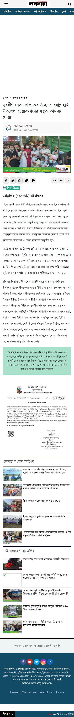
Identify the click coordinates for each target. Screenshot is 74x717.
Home (60, 692)
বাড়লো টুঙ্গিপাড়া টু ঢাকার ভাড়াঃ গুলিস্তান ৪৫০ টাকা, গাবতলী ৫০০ (45, 608)
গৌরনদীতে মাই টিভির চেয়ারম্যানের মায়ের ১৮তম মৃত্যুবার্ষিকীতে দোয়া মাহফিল (47, 534)
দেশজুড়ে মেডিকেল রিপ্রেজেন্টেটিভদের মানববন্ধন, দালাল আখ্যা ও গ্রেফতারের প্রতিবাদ (46, 486)
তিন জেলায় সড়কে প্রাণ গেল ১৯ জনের (41, 501)
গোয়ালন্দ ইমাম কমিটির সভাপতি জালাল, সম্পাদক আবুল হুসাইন (43, 623)
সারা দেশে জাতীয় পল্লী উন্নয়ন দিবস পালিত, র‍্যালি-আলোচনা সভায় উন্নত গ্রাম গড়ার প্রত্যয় (45, 471)
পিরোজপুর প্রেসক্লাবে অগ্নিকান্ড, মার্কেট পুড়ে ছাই (46, 559)
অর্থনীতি (7, 11)
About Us (46, 692)
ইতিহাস (54, 11)
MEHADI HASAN (23, 126)
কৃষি (64, 11)
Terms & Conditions (23, 692)
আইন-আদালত (22, 11)
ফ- (61, 180)
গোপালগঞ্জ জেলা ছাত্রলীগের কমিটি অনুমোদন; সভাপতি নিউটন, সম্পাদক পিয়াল (45, 576)
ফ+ (54, 180)
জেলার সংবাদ (20, 98)
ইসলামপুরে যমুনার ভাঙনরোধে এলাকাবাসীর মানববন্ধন (44, 518)
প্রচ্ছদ (5, 98)
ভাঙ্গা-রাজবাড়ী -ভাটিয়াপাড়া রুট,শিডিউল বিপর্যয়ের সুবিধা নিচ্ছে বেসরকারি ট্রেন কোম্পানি (45, 592)
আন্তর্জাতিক (40, 11)
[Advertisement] (37, 57)
